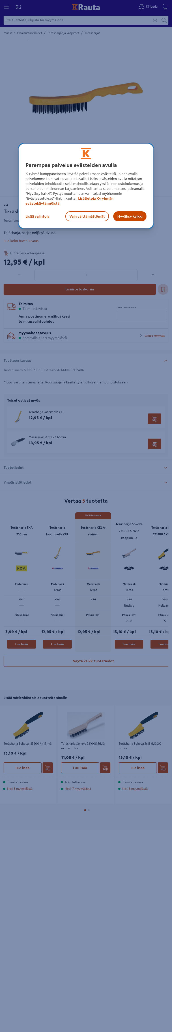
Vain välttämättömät (87, 216)
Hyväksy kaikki (129, 216)
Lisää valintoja (37, 216)
